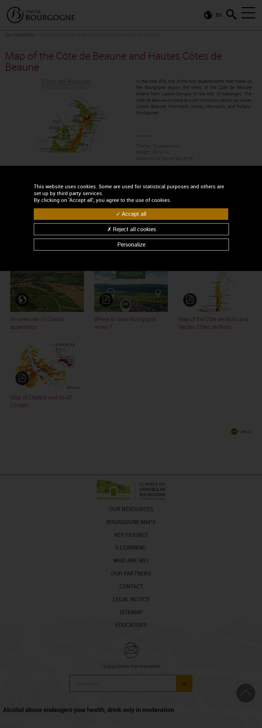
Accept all (133, 214)
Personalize (131, 244)
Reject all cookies (134, 229)
